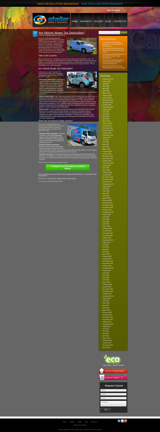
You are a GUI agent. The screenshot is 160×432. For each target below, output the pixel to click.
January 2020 (106, 175)
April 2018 (105, 224)
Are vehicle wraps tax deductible (51, 174)
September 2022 (107, 107)
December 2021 (107, 128)
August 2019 (106, 186)
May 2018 (105, 221)
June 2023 (105, 86)
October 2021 (106, 133)
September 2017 (107, 240)
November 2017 (107, 235)
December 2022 (107, 100)
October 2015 (106, 294)
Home (75, 21)
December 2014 (107, 317)
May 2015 (105, 305)
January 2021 (106, 154)
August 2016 (106, 270)
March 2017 (106, 254)
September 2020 (107, 163)
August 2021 (106, 137)
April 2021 (105, 147)
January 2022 (106, 126)
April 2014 (105, 336)
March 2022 (106, 121)
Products (86, 21)
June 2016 (105, 275)
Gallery (98, 21)
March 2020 (106, 170)
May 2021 (105, 144)
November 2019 (107, 179)
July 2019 (105, 189)
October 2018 (106, 210)
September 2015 (107, 296)
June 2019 (105, 191)
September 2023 (107, 79)
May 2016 (105, 277)
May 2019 (105, 193)
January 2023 (106, 98)
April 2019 (105, 196)
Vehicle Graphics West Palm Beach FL (72, 174)
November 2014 (107, 319)
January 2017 (106, 259)
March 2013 (106, 347)
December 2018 (107, 205)
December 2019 (107, 177)
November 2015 (107, 291)
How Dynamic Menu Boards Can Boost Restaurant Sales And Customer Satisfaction (113, 61)
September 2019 (107, 184)
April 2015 (105, 308)
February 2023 (107, 95)
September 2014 (107, 324)
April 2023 (105, 91)
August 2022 (106, 109)
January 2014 (106, 343)
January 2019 (106, 203)
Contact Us (119, 21)
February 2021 (107, 151)
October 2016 (106, 266)
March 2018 (106, 226)
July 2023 (105, 84)
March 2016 (106, 282)
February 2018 (107, 228)
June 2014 (105, 331)
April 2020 (105, 168)
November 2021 (107, 130)
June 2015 (105, 303)
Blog (108, 21)
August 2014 (106, 326)
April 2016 (105, 280)
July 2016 (105, 273)
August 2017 (106, 242)
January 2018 (106, 231)
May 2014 (105, 333)
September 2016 (107, 268)
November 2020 (107, 158)
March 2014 (106, 338)
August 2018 (106, 214)
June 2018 (105, 219)
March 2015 (106, 310)
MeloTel (99, 429)
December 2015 (107, 289)
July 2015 (105, 301)
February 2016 (107, 284)
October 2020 (106, 161)
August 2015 (106, 298)
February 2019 (107, 200)
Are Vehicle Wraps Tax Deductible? (61, 32)
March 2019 (106, 198)
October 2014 (106, 322)
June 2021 (105, 142)
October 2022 (106, 105)
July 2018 (105, 217)
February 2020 (107, 172)
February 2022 (107, 123)
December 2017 (107, 233)
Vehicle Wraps (72, 178)
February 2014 (107, 340)
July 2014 (105, 329)
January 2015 (106, 315)
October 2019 (106, 182)
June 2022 (105, 114)
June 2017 (105, 247)
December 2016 (107, 261)
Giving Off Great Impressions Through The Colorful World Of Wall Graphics (112, 44)
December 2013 (107, 345)
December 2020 (107, 156)
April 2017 (105, 252)
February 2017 (107, 256)
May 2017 (105, 249)
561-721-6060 (113, 10)
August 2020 (106, 165)
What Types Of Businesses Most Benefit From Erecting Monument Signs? (113, 50)
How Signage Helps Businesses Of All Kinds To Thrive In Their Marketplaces (114, 56)
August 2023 (106, 81)
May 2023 (105, 88)
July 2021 (105, 140)
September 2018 (107, 212)
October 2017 (106, 238)
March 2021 (106, 149)
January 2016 (106, 287)
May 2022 (105, 116)
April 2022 (105, 119)
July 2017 (105, 245)
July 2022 (105, 112)
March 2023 (106, 93)
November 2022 (107, 102)
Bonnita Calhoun (51, 35)
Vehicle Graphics (62, 178)
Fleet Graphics (52, 178)
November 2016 (107, 263)
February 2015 (107, 312)
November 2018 (107, 207)
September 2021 (107, 135)
